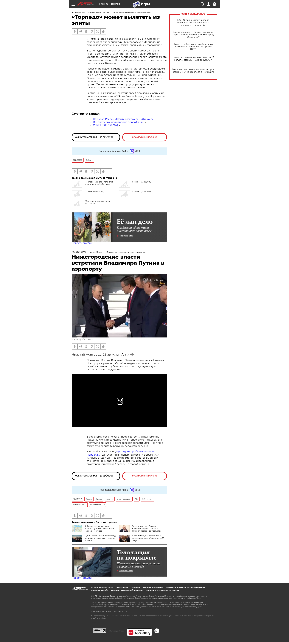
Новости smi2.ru (82, 243)
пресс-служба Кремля (82, 339)
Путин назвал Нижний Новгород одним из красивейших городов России (100, 538)
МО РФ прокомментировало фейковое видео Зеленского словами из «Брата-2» (193, 22)
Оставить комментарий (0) (144, 137)
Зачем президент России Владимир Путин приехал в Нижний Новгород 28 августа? (193, 35)
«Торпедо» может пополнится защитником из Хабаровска (99, 183)
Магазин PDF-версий (153, 587)
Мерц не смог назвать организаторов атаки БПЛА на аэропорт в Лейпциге (193, 70)
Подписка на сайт (99, 590)
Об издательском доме (102, 587)
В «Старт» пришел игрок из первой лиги (118, 122)
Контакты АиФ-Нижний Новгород (127, 590)
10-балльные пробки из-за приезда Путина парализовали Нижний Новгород (99, 528)
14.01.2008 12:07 (79, 12)
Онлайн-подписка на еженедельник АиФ (185, 587)
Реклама (136, 587)
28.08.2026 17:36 (79, 252)
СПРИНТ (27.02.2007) (94, 191)
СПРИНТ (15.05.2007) (141, 191)
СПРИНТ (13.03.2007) (105, 125)
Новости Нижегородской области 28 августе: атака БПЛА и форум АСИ (193, 58)
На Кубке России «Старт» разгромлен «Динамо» (123, 119)
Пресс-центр (122, 587)
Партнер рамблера (116, 631)
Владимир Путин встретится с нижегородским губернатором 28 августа (148, 538)
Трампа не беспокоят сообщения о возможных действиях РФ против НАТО (193, 47)
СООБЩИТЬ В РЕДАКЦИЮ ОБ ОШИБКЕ (162, 590)
